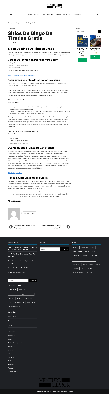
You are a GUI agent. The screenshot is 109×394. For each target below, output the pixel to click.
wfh (86, 272)
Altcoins (12, 289)
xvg (91, 272)
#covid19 (75, 247)
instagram (91, 260)
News (43, 14)
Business (58, 14)
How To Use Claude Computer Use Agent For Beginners (21, 255)
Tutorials (31, 302)
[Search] (99, 31)
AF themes (70, 391)
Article (22, 289)
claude (92, 247)
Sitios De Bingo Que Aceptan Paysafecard (20, 100)
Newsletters (77, 14)
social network (88, 264)
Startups (36, 14)
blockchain (84, 247)
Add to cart (82, 60)
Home (30, 14)
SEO (11, 302)
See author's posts (29, 213)
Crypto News (67, 14)
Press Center (12, 316)
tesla (82, 268)
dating (93, 251)
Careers (10, 321)
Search (78, 28)
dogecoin (85, 255)
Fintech (83, 260)
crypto (86, 251)
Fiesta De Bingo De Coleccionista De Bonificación (23, 131)
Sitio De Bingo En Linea (15, 173)
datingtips (76, 255)
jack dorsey (76, 264)
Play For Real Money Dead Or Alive (18, 268)
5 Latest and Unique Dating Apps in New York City (53, 227)
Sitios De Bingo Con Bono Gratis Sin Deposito (21, 75)
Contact (10, 325)
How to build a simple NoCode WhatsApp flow (24, 227)
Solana (97, 264)
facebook (76, 260)
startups (76, 268)
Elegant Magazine (61, 391)
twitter (89, 268)
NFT (19, 298)
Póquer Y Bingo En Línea (15, 134)
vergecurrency (78, 272)
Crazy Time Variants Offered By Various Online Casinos (22, 262)
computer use (77, 251)
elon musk (93, 255)
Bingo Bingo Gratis (13, 102)
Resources (50, 14)
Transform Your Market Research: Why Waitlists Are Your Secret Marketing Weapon (22, 248)
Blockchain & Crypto (16, 294)
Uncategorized (14, 306)
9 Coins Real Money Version (16, 272)
